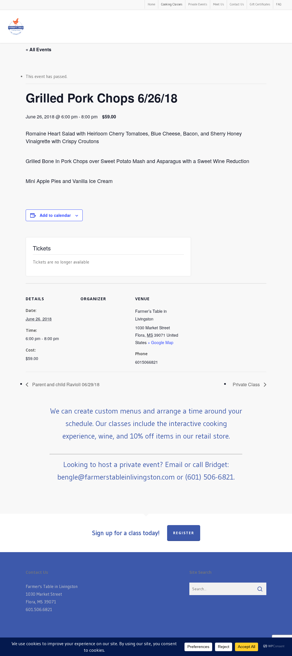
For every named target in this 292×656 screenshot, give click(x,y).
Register (183, 532)
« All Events (38, 49)
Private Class (247, 384)
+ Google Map (160, 342)
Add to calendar (55, 215)
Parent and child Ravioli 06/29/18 (65, 384)
